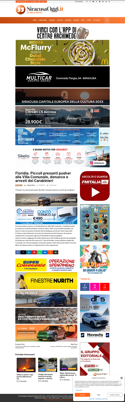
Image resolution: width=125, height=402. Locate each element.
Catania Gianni (31, 185)
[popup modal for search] (107, 20)
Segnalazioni (20, 1)
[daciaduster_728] (46, 200)
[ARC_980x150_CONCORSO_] (62, 32)
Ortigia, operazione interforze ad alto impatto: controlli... (22, 376)
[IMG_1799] (46, 265)
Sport (89, 20)
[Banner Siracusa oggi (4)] (62, 117)
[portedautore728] (46, 280)
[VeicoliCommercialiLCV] (62, 77)
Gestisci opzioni (115, 395)
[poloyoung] (46, 298)
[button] (121, 378)
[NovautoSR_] (95, 317)
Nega (98, 395)
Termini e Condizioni (67, 399)
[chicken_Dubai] (62, 52)
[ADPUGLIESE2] (46, 333)
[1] (95, 364)
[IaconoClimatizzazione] (46, 215)
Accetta (82, 395)
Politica (60, 20)
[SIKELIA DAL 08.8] (62, 156)
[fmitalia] (62, 136)
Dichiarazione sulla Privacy (102, 398)
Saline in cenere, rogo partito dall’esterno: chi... (66, 377)
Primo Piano (43, 20)
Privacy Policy (48, 399)
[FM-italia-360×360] (95, 186)
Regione (76, 20)
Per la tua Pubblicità (32, 1)
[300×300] (95, 259)
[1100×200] (62, 97)
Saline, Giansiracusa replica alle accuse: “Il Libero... (45, 375)
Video (83, 20)
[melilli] (95, 223)
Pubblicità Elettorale (92, 26)
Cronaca (52, 20)
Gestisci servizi (79, 390)
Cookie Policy (92, 398)
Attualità (97, 20)
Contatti (43, 1)
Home (34, 20)
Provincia (68, 20)
